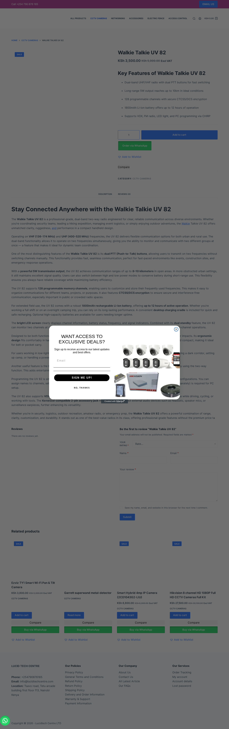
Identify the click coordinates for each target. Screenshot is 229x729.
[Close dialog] (176, 329)
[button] (5, 721)
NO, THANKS (82, 388)
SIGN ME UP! (82, 377)
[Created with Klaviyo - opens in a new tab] (114, 401)
